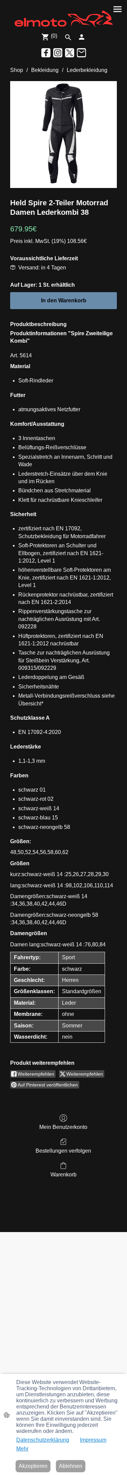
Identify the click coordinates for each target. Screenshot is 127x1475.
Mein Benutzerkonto (63, 1127)
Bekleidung (45, 70)
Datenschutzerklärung (42, 1440)
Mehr (22, 1449)
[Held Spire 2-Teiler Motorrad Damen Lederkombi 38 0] (63, 134)
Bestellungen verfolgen (63, 1151)
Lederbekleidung (87, 70)
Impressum (93, 1440)
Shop (16, 70)
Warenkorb (63, 1174)
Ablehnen (70, 1466)
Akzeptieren (33, 1466)
